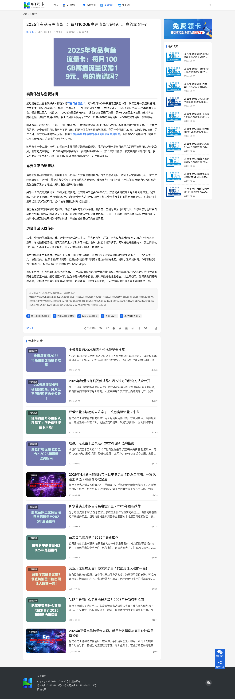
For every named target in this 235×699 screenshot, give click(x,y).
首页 (56, 5)
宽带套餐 (91, 5)
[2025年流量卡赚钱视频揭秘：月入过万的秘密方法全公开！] (46, 391)
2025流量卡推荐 (65, 316)
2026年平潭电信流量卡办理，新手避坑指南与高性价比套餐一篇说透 (113, 633)
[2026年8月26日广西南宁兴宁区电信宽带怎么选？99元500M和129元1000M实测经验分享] (174, 192)
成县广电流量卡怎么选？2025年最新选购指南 (101, 443)
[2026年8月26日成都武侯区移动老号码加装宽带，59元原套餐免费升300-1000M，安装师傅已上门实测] (174, 177)
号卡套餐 (71, 5)
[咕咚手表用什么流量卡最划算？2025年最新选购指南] (46, 609)
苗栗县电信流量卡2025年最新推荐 (93, 537)
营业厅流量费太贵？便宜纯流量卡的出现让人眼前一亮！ (109, 568)
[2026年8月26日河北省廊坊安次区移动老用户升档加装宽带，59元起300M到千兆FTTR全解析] (174, 147)
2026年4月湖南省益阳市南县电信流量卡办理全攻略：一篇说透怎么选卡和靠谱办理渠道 (112, 477)
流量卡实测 (111, 316)
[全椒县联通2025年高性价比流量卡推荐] (46, 359)
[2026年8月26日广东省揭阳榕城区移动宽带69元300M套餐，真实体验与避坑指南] (174, 117)
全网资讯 (108, 5)
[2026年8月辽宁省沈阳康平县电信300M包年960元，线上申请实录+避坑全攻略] (174, 102)
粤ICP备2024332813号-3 (50, 685)
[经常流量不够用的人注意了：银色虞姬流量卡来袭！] (46, 422)
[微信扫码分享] (101, 328)
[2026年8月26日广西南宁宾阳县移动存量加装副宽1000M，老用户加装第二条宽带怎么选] (174, 87)
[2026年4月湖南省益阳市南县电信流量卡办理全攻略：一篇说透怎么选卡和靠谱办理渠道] (46, 484)
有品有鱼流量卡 (76, 103)
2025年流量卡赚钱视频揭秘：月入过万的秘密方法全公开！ (111, 381)
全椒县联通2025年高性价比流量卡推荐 (97, 350)
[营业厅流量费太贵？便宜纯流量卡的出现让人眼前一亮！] (46, 578)
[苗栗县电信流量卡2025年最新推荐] (46, 547)
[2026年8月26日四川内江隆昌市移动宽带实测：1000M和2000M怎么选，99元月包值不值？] (174, 57)
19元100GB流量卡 (40, 316)
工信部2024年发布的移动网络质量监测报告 (95, 134)
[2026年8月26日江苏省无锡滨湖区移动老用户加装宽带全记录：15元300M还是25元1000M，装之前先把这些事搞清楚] (174, 162)
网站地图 (41, 689)
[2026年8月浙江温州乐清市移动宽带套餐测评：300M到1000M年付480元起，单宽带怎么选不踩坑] (174, 72)
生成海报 (91, 328)
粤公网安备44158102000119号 (80, 685)
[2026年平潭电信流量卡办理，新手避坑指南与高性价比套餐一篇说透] (46, 641)
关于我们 (126, 5)
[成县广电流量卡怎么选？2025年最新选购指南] (46, 453)
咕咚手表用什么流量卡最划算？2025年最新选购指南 (106, 600)
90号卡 (30, 32)
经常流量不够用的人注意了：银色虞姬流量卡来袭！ (105, 412)
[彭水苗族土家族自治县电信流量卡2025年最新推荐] (46, 516)
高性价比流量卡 (132, 316)
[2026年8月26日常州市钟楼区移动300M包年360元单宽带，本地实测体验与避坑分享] (174, 132)
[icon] (208, 683)
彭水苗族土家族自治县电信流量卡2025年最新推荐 (105, 506)
